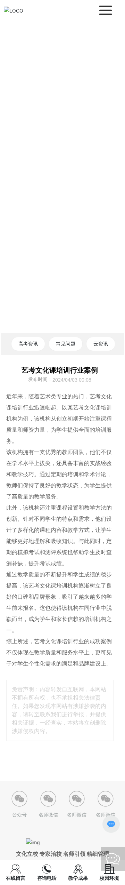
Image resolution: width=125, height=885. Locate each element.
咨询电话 (47, 878)
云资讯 (100, 343)
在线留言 (15, 878)
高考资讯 (28, 343)
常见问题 (65, 343)
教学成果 (78, 878)
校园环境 (109, 878)
